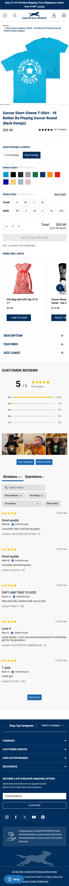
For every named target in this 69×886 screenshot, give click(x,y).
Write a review (44, 462)
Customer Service (15, 749)
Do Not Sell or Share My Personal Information (34, 871)
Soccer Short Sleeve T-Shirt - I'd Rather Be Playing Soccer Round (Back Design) (30, 118)
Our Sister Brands (15, 757)
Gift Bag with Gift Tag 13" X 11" (22, 301)
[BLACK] (13, 174)
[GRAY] (28, 174)
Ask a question (25, 462)
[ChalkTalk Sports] (34, 15)
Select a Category (51, 725)
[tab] (34, 477)
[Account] (54, 15)
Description (13, 335)
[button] (5, 15)
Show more (34, 697)
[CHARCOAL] (20, 174)
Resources (10, 766)
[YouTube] (34, 817)
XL (42, 202)
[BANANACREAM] (13, 182)
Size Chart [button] (60, 194)
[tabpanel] (34, 594)
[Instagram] (7, 817)
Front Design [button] (12, 155)
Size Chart (12, 353)
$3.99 (10, 308)
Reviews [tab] (12, 476)
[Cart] (64, 15)
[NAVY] (42, 174)
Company (9, 740)
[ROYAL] (6, 182)
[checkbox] (52, 503)
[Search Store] (15, 15)
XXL (61, 210)
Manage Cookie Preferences (34, 881)
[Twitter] (25, 817)
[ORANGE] (50, 174)
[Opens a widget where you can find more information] (14, 879)
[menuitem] (54, 15)
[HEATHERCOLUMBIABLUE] (20, 182)
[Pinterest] (43, 817)
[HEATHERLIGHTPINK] (28, 182)
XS (17, 210)
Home (6, 25)
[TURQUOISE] (6, 174)
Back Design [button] (32, 155)
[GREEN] (35, 174)
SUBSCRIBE (34, 805)
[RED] (57, 174)
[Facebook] (16, 817)
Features (11, 344)
